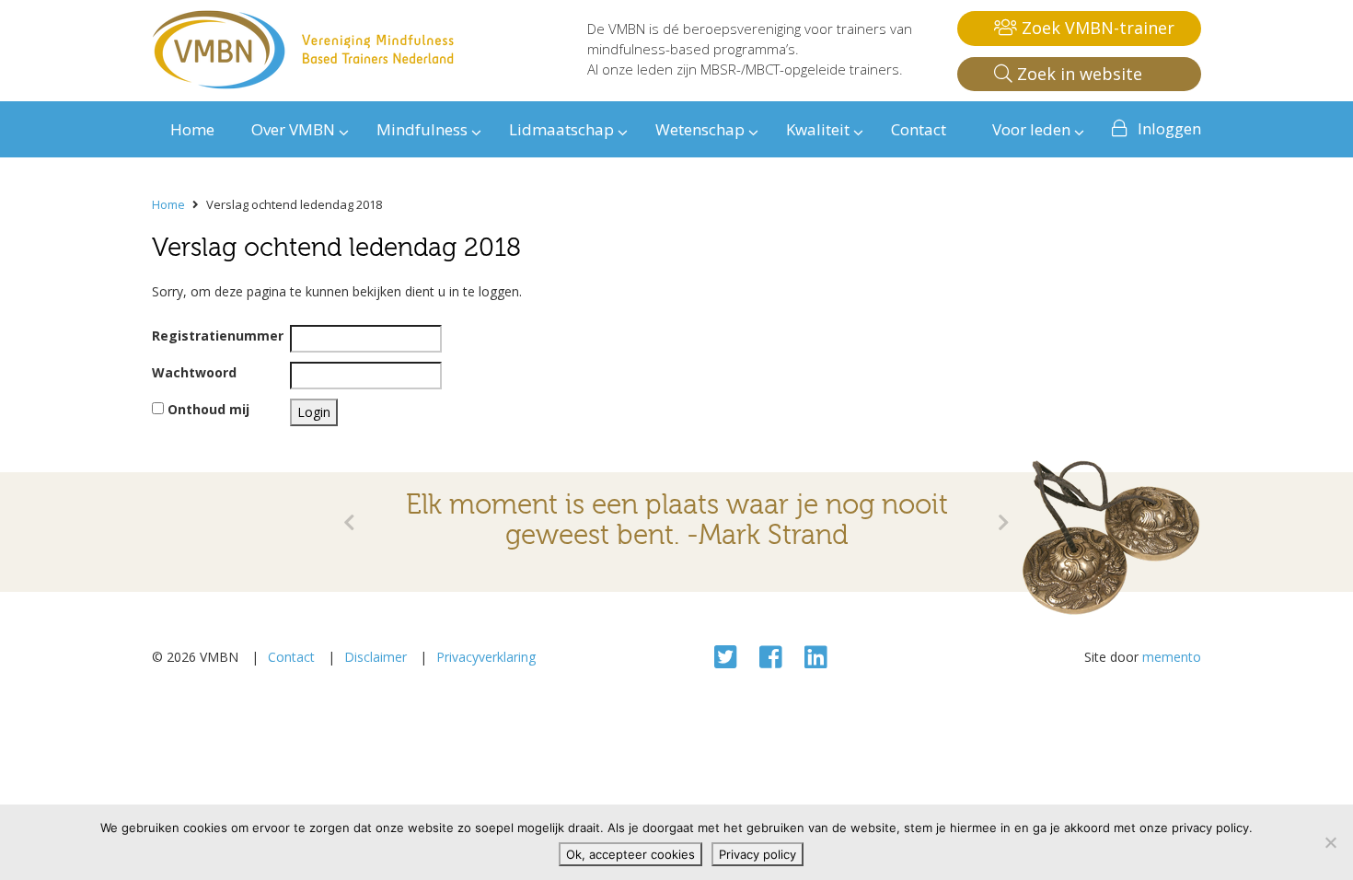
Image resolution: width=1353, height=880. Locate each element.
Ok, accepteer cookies (630, 854)
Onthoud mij (206, 409)
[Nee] (1330, 842)
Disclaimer (375, 657)
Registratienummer (217, 335)
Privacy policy (757, 854)
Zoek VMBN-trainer (1095, 28)
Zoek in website (1077, 74)
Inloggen (1169, 128)
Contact (291, 657)
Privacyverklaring (486, 657)
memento (1171, 657)
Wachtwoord (194, 372)
